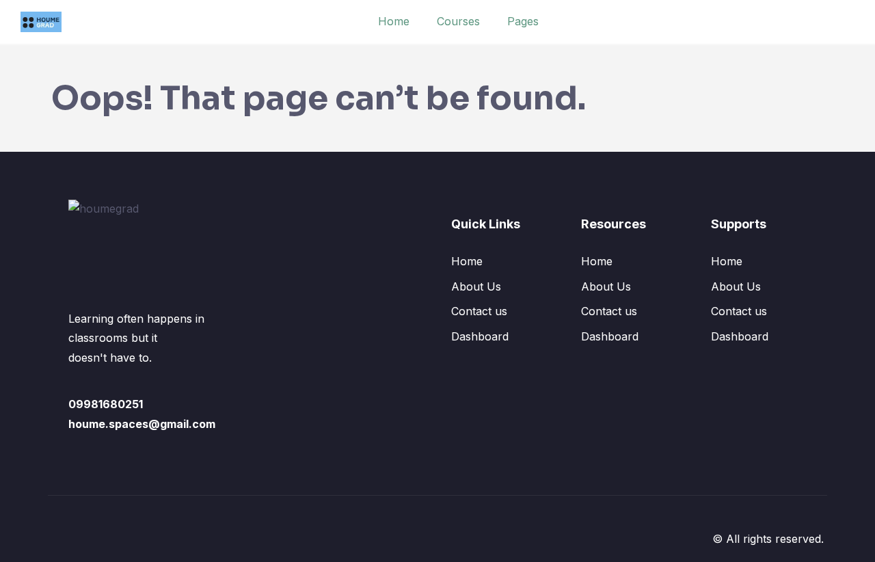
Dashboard (480, 336)
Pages (523, 21)
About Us (476, 286)
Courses (458, 21)
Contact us (479, 311)
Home (393, 21)
